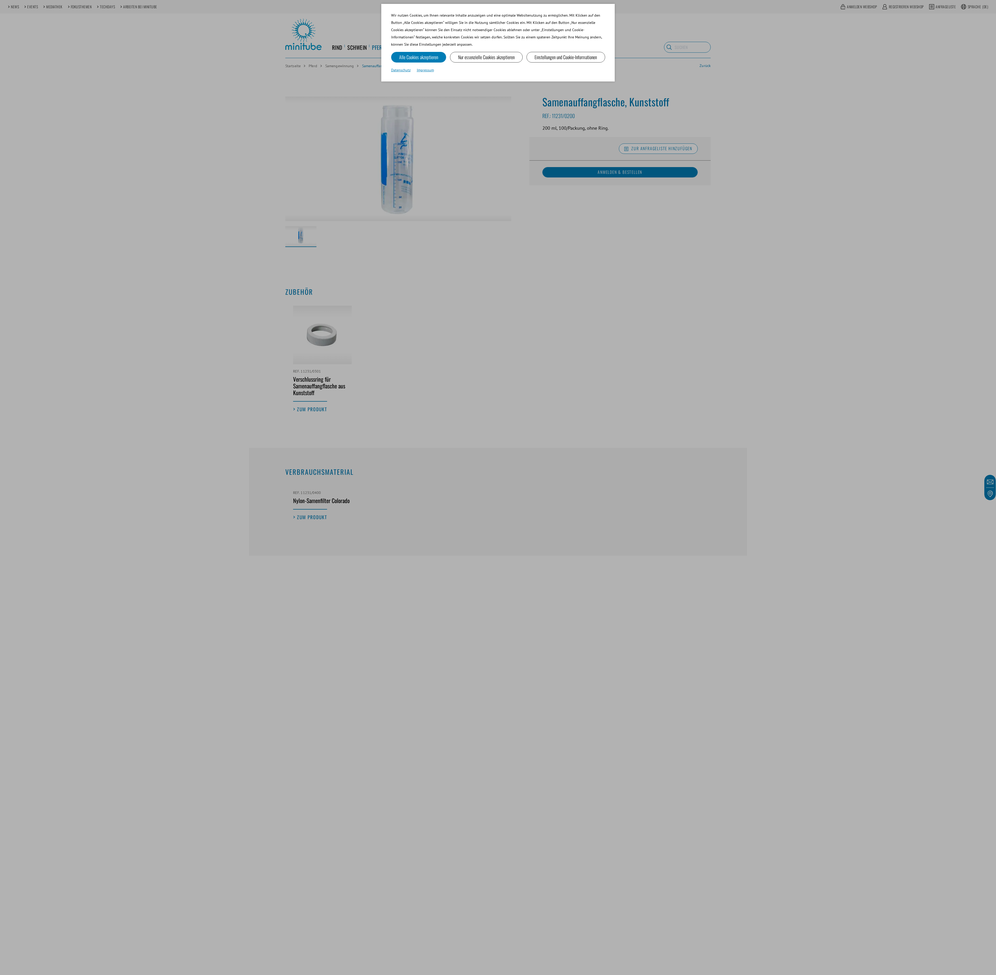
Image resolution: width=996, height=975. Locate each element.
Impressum (425, 70)
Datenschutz (401, 70)
